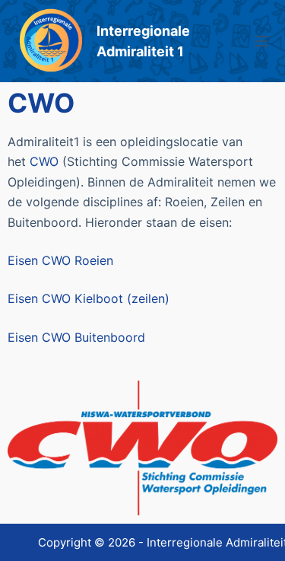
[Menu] (261, 41)
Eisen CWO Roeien (60, 260)
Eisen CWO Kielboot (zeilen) (88, 298)
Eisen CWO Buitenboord (76, 337)
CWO (44, 161)
